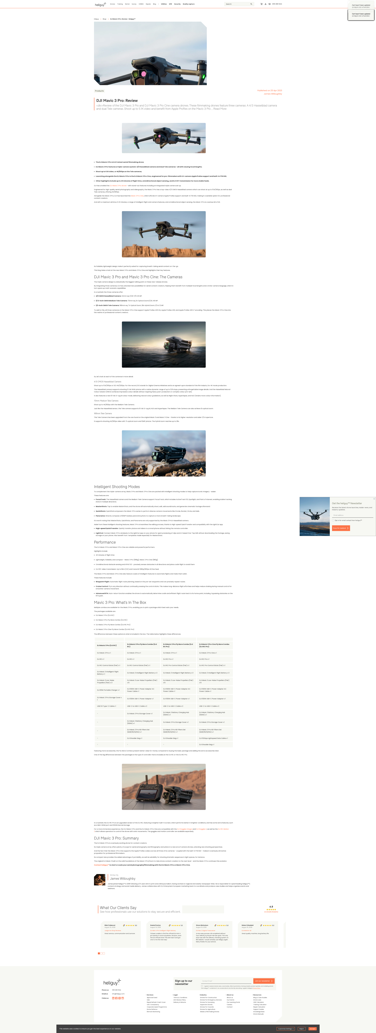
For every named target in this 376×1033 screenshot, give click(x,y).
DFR (170, 4)
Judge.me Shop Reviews (113, 931)
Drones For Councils (207, 1007)
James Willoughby (273, 93)
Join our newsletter (262, 981)
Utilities (164, 4)
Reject (302, 1029)
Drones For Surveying (207, 1002)
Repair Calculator (259, 1007)
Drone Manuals (258, 1014)
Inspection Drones (206, 1005)
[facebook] (116, 998)
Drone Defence (152, 1009)
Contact (230, 1007)
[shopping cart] (262, 4)
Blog (154, 4)
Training (120, 4)
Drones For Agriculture (207, 1009)
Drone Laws (257, 1000)
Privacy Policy (256, 988)
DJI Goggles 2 (201, 829)
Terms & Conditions (180, 998)
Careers (229, 1005)
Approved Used (152, 998)
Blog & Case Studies (260, 998)
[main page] (100, 4)
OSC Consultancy (153, 1005)
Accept (312, 1029)
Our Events (230, 1000)
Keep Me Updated (339, 528)
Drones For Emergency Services (211, 1000)
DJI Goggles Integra (184, 829)
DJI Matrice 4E (246, 931)
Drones (112, 4)
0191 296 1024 (277, 4)
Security (177, 4)
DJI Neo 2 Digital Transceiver (205, 931)
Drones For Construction (208, 998)
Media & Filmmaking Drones (209, 1012)
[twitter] (119, 998)
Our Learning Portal (233, 1002)
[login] (266, 4)
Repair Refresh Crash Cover (156, 1002)
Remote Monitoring (153, 1012)
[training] (269, 4)
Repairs (148, 4)
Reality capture (189, 4)
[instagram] (123, 998)
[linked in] (113, 998)
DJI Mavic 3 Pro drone (118, 186)
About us (230, 998)
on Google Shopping (271, 911)
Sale (148, 1000)
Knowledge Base (258, 1012)
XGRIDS (141, 4)
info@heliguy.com (118, 994)
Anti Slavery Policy (180, 1000)
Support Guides (258, 1009)
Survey (134, 4)
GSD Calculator (258, 1002)
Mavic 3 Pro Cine (137, 196)
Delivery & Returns (180, 1002)
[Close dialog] (374, 499)
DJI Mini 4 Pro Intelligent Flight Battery (163, 931)
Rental (127, 4)
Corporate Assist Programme (157, 1007)
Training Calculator (259, 1005)
